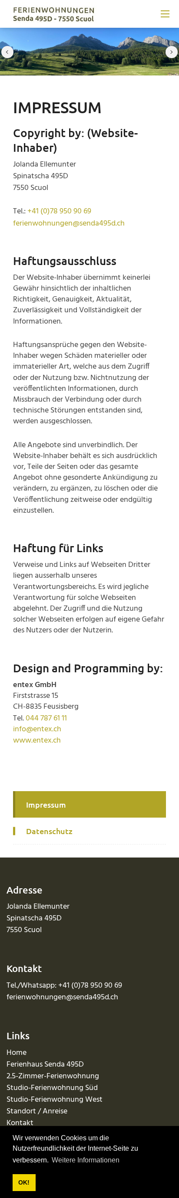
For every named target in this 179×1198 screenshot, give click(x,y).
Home (17, 1053)
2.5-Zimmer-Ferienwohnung (53, 1076)
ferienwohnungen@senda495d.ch (69, 223)
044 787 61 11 (46, 718)
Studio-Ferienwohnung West (55, 1099)
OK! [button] (24, 1182)
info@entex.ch (37, 729)
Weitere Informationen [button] (85, 1160)
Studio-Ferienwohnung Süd (52, 1088)
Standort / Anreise (37, 1111)
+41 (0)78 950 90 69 (59, 211)
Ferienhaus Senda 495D (45, 1064)
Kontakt (20, 1123)
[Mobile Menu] (165, 14)
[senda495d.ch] (52, 14)
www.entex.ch (37, 740)
